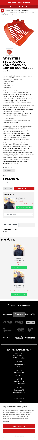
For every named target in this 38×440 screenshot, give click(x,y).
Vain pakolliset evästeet (19, 431)
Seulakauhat (26, 10)
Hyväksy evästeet (19, 426)
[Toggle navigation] (27, 6)
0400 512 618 (19, 201)
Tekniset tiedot (10, 225)
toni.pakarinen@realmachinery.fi (24, 203)
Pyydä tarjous (24, 188)
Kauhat (17, 10)
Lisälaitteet (10, 10)
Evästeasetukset (19, 436)
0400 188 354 (19, 289)
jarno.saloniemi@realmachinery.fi (19, 290)
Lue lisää (6, 421)
